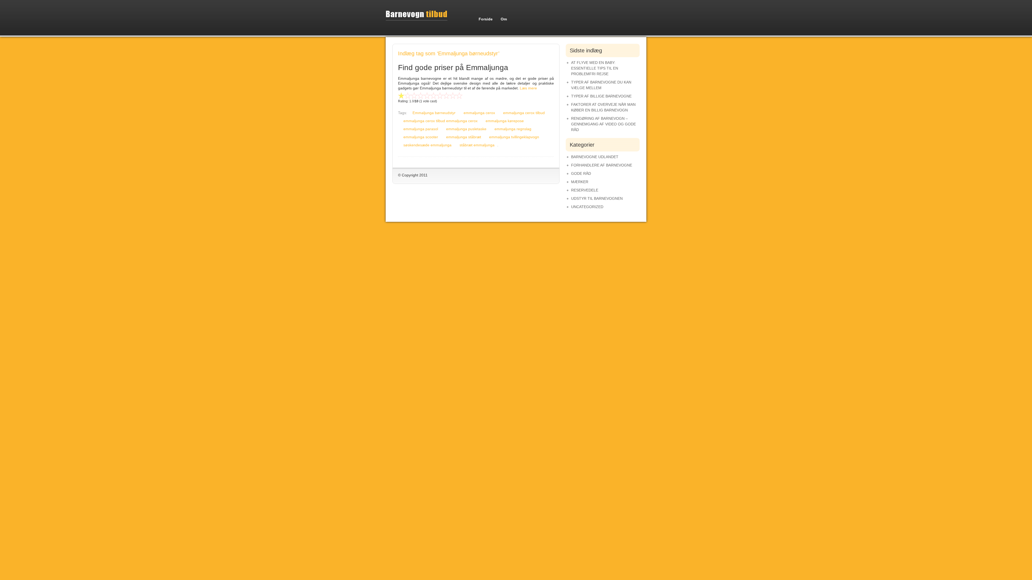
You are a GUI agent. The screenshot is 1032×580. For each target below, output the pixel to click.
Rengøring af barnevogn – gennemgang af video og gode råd (603, 124)
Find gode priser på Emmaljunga (453, 67)
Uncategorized (587, 207)
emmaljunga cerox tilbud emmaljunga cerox (440, 121)
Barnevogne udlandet (594, 157)
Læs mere (528, 88)
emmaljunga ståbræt (463, 137)
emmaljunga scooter (420, 137)
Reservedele (584, 190)
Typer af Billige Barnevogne (601, 96)
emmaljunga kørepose (505, 121)
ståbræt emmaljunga (477, 145)
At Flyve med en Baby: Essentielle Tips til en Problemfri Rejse (594, 68)
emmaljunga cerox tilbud (524, 113)
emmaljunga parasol (420, 129)
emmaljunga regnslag (512, 129)
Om (504, 19)
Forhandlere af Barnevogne (601, 165)
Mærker (579, 182)
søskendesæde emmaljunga (427, 145)
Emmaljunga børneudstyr (434, 113)
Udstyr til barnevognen (597, 198)
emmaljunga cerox (479, 113)
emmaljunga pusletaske (466, 129)
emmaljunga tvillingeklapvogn (514, 137)
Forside (486, 19)
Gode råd (581, 173)
